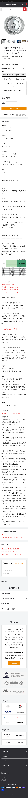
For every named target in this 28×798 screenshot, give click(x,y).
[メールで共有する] (25, 114)
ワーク (19, 555)
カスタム (13, 552)
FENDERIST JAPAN (7, 736)
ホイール (13, 555)
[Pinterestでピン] (20, 114)
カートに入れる (14, 108)
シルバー (19, 552)
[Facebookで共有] (17, 114)
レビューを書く (19, 564)
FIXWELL (7, 742)
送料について (5, 603)
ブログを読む (14, 663)
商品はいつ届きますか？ (8, 593)
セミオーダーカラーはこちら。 (11, 290)
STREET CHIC (20, 736)
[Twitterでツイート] (23, 114)
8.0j (11, 549)
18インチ (4, 549)
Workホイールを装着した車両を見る (13, 413)
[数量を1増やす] (15, 103)
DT (14, 549)
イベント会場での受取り (8, 609)
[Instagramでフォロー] (5, 780)
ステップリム (5, 555)
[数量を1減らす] (7, 103)
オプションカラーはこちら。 (10, 292)
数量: (3, 103)
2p (8, 549)
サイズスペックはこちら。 (10, 287)
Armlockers (20, 742)
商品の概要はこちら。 (8, 284)
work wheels (5, 56)
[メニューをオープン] (2, 4)
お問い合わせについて (7, 598)
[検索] (25, 9)
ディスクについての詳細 (9, 329)
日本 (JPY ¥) (5, 773)
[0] (25, 4)
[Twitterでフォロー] (2, 780)
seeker (17, 549)
